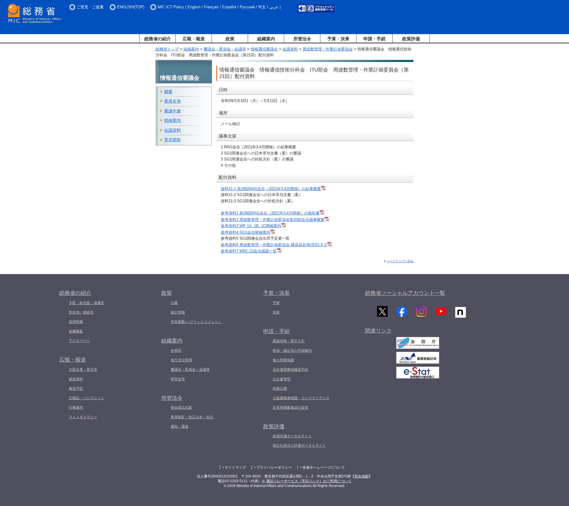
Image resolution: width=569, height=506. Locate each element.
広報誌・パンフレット (86, 398)
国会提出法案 (181, 407)
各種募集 (76, 331)
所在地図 (361, 476)
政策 (230, 38)
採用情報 (76, 322)
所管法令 (302, 38)
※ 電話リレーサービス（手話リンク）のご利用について (306, 481)
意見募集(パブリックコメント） (196, 322)
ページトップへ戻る (400, 261)
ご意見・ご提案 (90, 7)
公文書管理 (281, 379)
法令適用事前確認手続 (290, 369)
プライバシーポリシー (274, 467)
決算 (276, 312)
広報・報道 (194, 38)
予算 (276, 303)
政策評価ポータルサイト (292, 436)
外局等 (176, 351)
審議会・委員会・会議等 (225, 49)
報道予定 (76, 388)
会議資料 (290, 49)
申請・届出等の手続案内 (292, 351)
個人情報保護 (283, 360)
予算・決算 (338, 38)
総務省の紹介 (157, 38)
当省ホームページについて (323, 467)
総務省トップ (167, 49)
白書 (174, 303)
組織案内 (266, 38)
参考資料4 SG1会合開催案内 (245, 232)
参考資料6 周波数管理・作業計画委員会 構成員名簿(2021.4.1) (274, 245)
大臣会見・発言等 (83, 369)
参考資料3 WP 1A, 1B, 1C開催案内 (251, 226)
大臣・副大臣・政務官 (86, 303)
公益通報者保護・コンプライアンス (301, 398)
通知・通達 (179, 426)
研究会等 (178, 379)
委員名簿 (172, 101)
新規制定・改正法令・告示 (192, 417)
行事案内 (76, 407)
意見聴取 (172, 139)
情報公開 (280, 388)
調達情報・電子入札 (289, 341)
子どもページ (79, 341)
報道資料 (76, 379)
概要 (168, 91)
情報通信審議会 (264, 49)
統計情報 (178, 312)
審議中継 (172, 111)
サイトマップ (235, 467)
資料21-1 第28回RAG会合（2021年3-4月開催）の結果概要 (271, 189)
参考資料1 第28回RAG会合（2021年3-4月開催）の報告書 (270, 213)
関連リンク (378, 331)
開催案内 (172, 120)
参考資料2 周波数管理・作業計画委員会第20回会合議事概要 (273, 219)
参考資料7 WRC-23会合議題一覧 (249, 251)
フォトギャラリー (83, 417)
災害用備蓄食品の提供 (290, 407)
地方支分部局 (181, 360)
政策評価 (411, 38)
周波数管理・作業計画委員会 (328, 49)
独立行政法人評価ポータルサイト (299, 445)
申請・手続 (374, 38)
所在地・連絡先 (81, 312)
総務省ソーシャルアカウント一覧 (405, 293)
